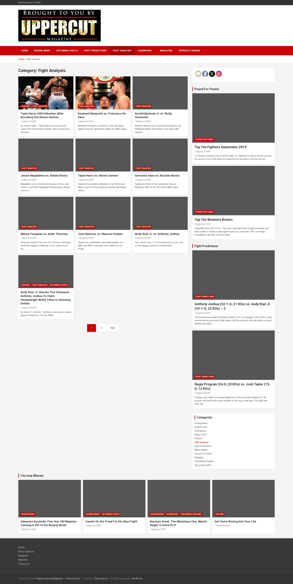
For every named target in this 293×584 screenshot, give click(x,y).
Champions (144, 50)
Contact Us (24, 564)
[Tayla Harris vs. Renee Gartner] (103, 155)
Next (112, 328)
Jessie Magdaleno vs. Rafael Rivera (44, 175)
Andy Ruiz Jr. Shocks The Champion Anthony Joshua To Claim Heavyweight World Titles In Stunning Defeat (46, 297)
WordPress (137, 578)
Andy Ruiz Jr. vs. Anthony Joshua (157, 234)
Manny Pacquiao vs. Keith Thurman (44, 234)
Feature (26, 106)
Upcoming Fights (67, 50)
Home (24, 50)
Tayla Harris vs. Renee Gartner (98, 175)
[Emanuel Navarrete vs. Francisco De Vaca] (103, 93)
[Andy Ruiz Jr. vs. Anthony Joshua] (160, 213)
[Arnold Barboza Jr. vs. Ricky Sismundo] (160, 93)
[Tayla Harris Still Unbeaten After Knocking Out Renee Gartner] (46, 93)
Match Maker (201, 449)
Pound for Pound (204, 139)
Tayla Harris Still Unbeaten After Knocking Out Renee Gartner (42, 115)
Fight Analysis (122, 50)
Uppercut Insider (189, 50)
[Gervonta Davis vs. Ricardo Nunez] (160, 155)
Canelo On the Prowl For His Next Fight (111, 521)
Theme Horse (101, 578)
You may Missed (31, 475)
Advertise (23, 559)
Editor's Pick (201, 434)
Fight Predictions (95, 50)
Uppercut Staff (29, 121)
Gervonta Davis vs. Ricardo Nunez (157, 175)
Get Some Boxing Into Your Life (235, 521)
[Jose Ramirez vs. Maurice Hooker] (103, 213)
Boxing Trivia (201, 427)
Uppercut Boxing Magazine (49, 578)
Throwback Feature (204, 461)
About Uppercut (26, 551)
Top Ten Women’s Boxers (214, 219)
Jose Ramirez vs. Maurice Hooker (100, 234)
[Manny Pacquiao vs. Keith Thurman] (46, 213)
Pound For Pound (206, 89)
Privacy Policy (73, 578)
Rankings (199, 457)
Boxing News (42, 50)
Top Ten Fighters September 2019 (221, 147)
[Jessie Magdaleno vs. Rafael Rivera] (46, 155)
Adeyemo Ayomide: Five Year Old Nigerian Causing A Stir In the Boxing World (48, 523)
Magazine (166, 50)
